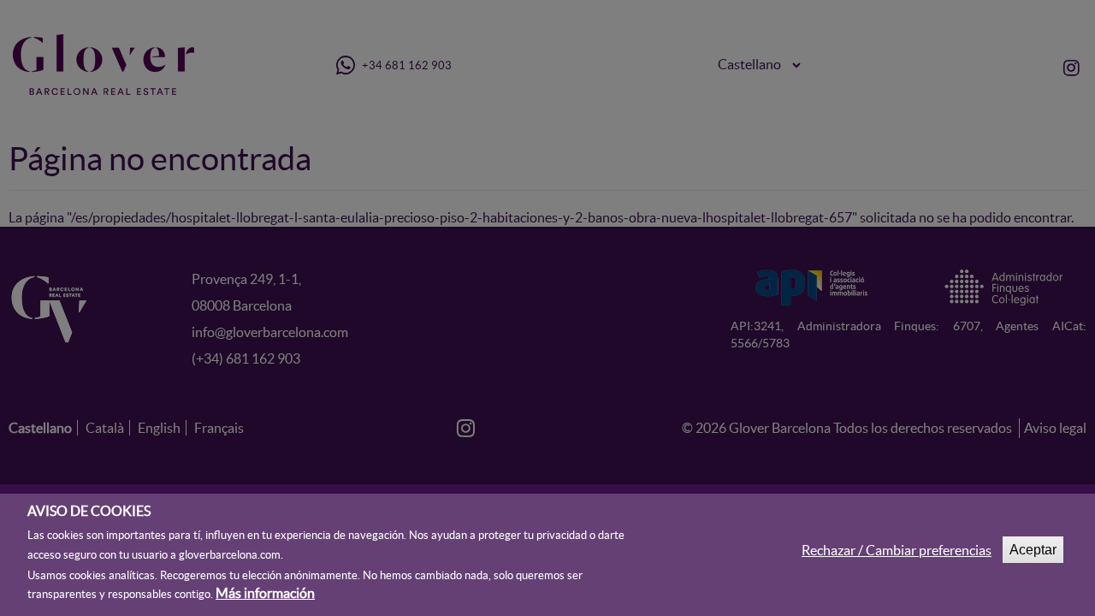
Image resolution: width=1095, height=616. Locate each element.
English (159, 427)
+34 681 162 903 (405, 65)
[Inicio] (110, 64)
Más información (265, 593)
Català (105, 427)
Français (219, 427)
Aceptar (1033, 549)
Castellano (40, 427)
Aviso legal (1055, 427)
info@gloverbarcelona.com (270, 332)
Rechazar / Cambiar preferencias (896, 550)
